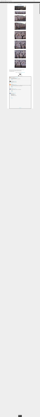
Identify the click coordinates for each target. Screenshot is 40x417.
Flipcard (3, 2)
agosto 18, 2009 (14, 88)
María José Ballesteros (13, 77)
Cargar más (20, 107)
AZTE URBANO (20, 4)
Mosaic (6, 2)
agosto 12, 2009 (16, 77)
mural (21, 73)
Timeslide (13, 2)
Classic (1, 2)
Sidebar (8, 2)
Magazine (5, 2)
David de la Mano (23, 72)
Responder (12, 79)
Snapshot (10, 2)
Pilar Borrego (12, 84)
